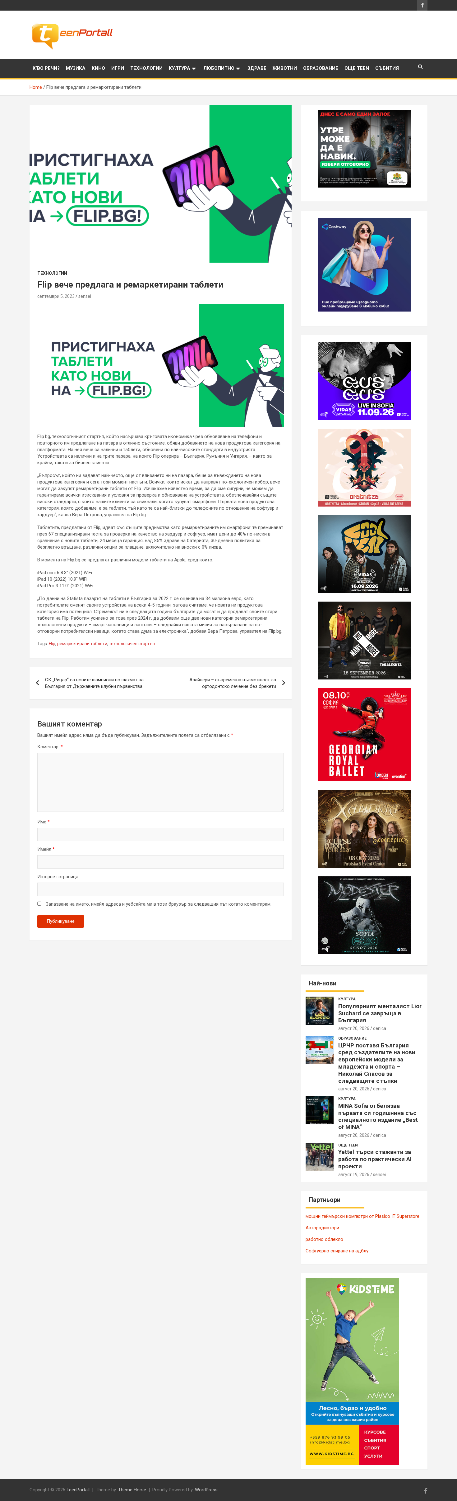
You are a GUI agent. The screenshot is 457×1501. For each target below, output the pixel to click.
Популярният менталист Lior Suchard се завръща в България (380, 1013)
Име (43, 822)
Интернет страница (57, 876)
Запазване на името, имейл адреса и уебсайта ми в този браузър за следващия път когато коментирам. (158, 904)
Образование (320, 68)
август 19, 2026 (353, 1174)
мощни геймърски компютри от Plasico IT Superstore (362, 1216)
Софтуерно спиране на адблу (337, 1251)
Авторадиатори (322, 1228)
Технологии (146, 68)
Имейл (46, 849)
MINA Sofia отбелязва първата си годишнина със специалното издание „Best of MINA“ (378, 1116)
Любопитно (218, 68)
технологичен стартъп (132, 643)
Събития (387, 68)
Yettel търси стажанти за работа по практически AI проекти (375, 1159)
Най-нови (322, 983)
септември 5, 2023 (56, 296)
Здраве (256, 68)
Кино (98, 68)
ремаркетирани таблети (82, 643)
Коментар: (50, 747)
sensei (84, 296)
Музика (75, 68)
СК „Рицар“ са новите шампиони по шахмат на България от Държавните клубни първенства (94, 683)
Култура (179, 68)
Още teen (356, 68)
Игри (117, 68)
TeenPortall (78, 1490)
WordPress (206, 1490)
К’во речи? (46, 68)
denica (379, 1028)
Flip (52, 643)
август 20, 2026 (353, 1028)
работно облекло (324, 1239)
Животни (285, 68)
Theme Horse (132, 1490)
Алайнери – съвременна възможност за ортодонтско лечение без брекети (232, 683)
